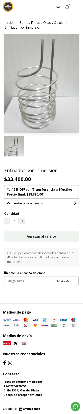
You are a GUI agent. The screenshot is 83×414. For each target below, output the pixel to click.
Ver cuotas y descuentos (25, 203)
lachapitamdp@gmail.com (23, 382)
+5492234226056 (15, 386)
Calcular (63, 281)
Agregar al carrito (41, 236)
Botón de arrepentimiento (23, 395)
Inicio (9, 22)
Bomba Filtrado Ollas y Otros (41, 22)
